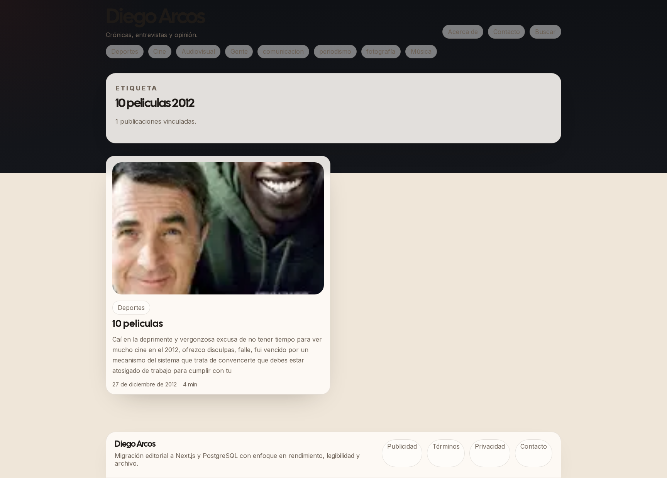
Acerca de (463, 32)
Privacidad (490, 446)
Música (421, 51)
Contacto (506, 32)
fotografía (380, 51)
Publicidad (402, 446)
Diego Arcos (155, 17)
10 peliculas (137, 324)
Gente (239, 51)
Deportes (124, 51)
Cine (159, 51)
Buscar (545, 32)
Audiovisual (198, 51)
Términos (446, 446)
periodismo (335, 51)
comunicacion (283, 51)
